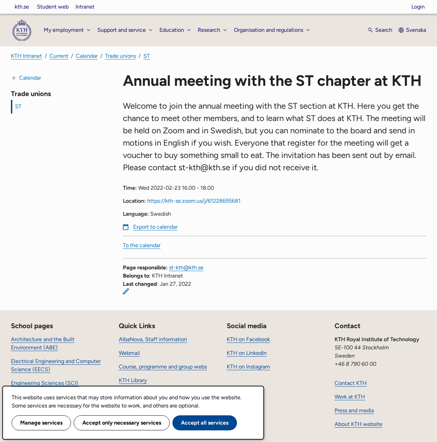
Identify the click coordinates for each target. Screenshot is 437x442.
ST (146, 56)
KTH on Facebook (248, 339)
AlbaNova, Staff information (153, 339)
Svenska (416, 30)
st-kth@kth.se (186, 267)
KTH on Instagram (248, 366)
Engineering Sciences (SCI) (44, 383)
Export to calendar (155, 227)
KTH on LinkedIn (247, 353)
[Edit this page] (126, 291)
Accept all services (204, 422)
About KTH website (358, 424)
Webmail (129, 353)
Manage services (41, 422)
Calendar (87, 56)
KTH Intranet (26, 56)
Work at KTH (350, 396)
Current (59, 56)
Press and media (354, 410)
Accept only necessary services (121, 422)
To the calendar (141, 245)
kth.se (22, 6)
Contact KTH (351, 383)
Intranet (85, 6)
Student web (53, 6)
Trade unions (120, 56)
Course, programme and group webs (163, 366)
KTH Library (133, 380)
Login (418, 6)
